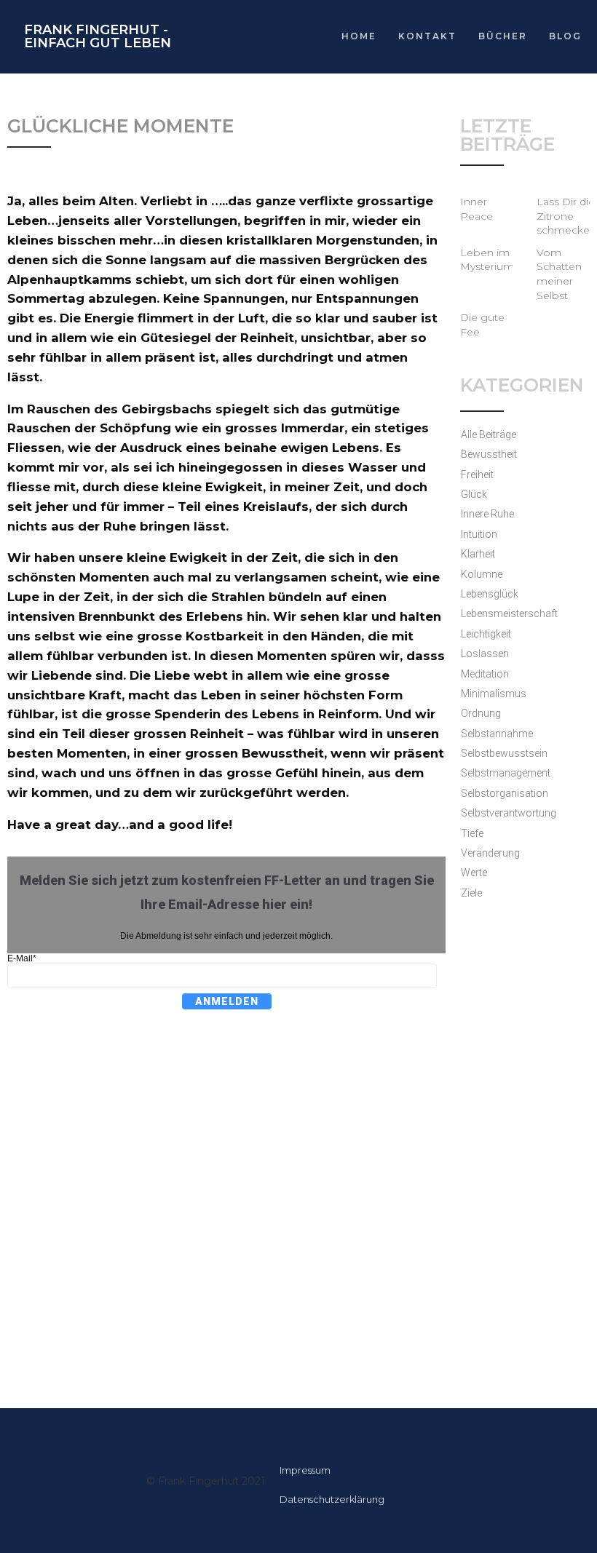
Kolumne (481, 574)
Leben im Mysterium (487, 260)
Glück (474, 494)
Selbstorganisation (504, 793)
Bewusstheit (489, 454)
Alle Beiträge (488, 434)
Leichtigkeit (486, 634)
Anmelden (226, 1001)
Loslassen (485, 653)
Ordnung (481, 713)
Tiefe (472, 833)
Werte (474, 872)
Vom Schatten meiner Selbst (559, 274)
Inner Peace (476, 209)
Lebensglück (489, 594)
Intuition (479, 534)
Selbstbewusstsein (504, 753)
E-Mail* (21, 958)
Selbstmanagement (505, 773)
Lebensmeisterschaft (509, 613)
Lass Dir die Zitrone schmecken (566, 216)
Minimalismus (493, 693)
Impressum (305, 1470)
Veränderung (490, 853)
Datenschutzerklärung (332, 1499)
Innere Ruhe (487, 514)
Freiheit (477, 474)
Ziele (471, 893)
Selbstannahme (497, 733)
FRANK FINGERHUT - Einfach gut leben (97, 36)
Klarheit (478, 554)
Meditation (485, 674)
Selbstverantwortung (508, 813)
